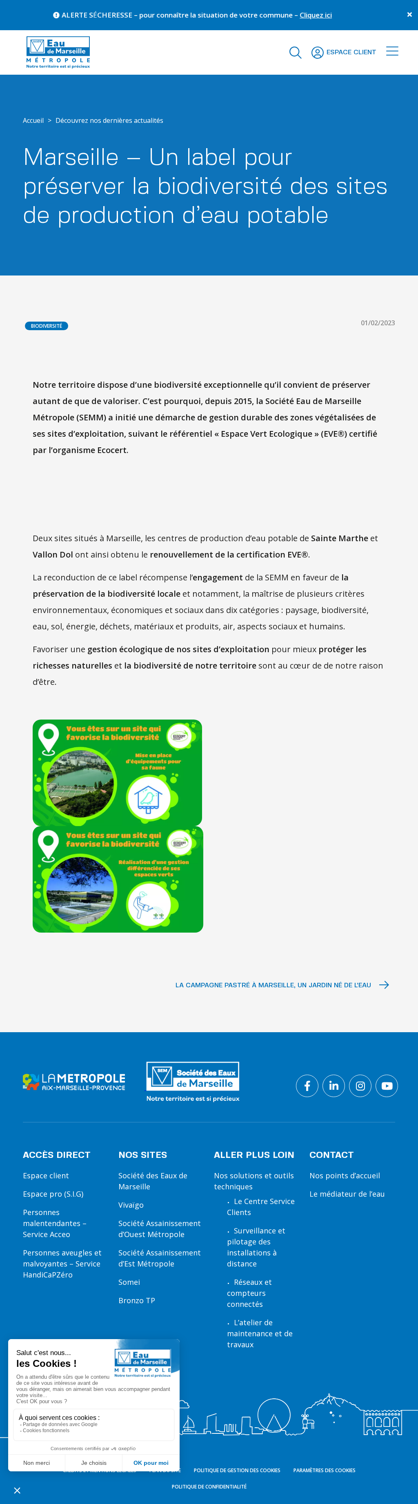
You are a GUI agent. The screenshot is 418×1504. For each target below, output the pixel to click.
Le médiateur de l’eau (347, 1194)
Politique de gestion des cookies (237, 1470)
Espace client (46, 1175)
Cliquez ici (293, 15)
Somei (129, 1282)
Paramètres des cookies (324, 1470)
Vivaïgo (131, 1205)
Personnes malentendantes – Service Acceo (55, 1223)
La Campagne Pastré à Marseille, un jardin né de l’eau (274, 985)
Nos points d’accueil (344, 1175)
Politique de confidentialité (209, 1486)
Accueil (33, 120)
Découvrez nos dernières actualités (109, 120)
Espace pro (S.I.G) (53, 1194)
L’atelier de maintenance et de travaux (260, 1333)
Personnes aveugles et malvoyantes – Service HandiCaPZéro (62, 1264)
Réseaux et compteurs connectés (249, 1293)
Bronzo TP (136, 1300)
